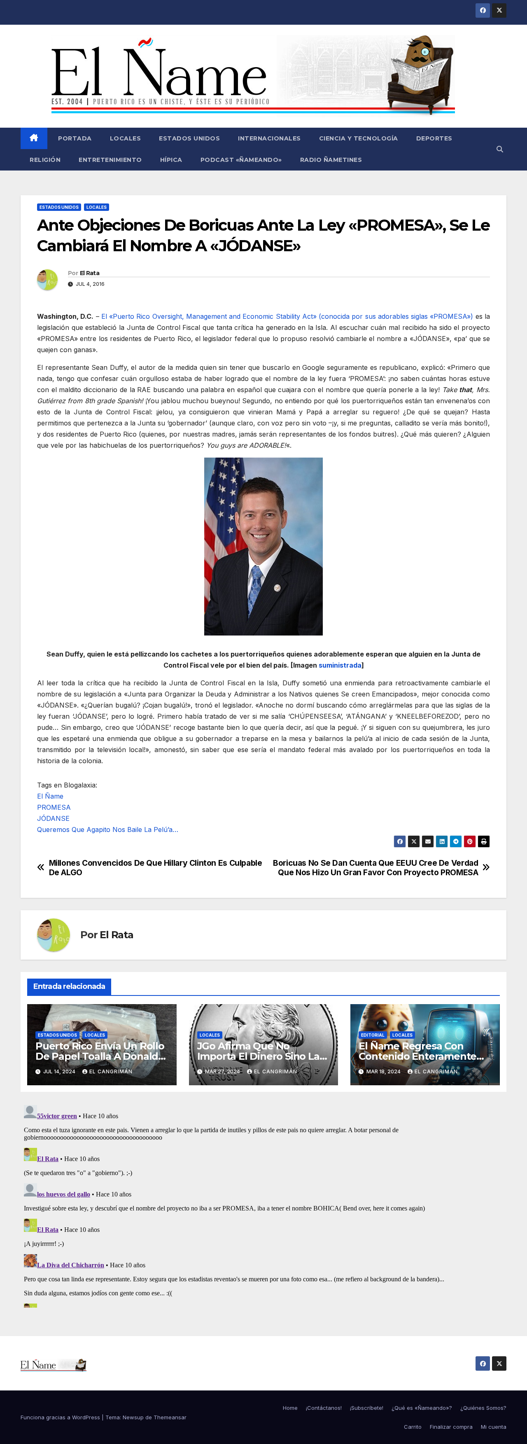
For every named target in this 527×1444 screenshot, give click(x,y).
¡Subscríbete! (366, 1407)
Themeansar (170, 1417)
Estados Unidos (189, 138)
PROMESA (54, 807)
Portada (74, 138)
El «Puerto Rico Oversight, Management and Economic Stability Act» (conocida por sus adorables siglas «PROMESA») (287, 316)
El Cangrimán (111, 1071)
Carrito (413, 1426)
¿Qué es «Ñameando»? (422, 1407)
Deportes (434, 138)
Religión (45, 160)
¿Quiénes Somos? (483, 1407)
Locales (125, 138)
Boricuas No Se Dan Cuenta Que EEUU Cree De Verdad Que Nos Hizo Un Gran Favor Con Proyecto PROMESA (375, 867)
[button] (500, 149)
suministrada (340, 665)
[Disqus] (263, 1205)
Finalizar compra (451, 1426)
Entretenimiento (110, 160)
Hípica (171, 160)
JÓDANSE (53, 818)
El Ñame (50, 796)
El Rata (89, 273)
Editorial (373, 1035)
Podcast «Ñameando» (241, 160)
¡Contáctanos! (324, 1407)
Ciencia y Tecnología (358, 138)
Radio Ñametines (331, 160)
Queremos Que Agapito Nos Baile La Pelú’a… (107, 829)
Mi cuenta (493, 1426)
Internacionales (269, 138)
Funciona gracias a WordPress (61, 1417)
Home (290, 1407)
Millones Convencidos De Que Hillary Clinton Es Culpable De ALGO (155, 867)
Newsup (133, 1417)
